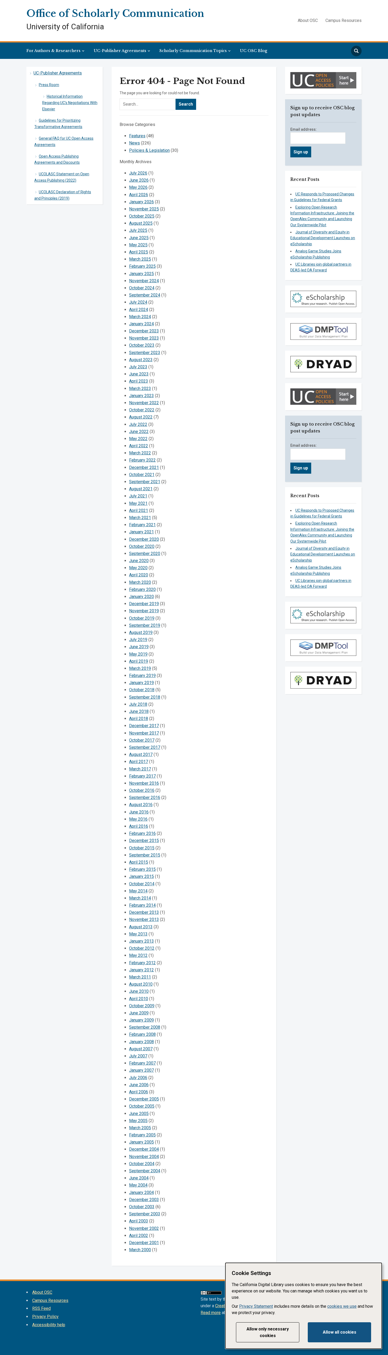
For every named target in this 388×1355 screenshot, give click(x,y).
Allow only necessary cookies (268, 1332)
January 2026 (141, 201)
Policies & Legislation (149, 150)
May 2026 (138, 187)
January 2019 (141, 682)
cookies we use (342, 1306)
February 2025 (142, 266)
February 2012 (142, 962)
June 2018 (139, 711)
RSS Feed (41, 1308)
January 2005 (141, 1142)
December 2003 (144, 1199)
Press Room (49, 85)
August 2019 (141, 632)
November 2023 (144, 338)
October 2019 (141, 618)
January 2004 (141, 1192)
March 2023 (140, 388)
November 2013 (144, 919)
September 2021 (144, 481)
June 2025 (139, 237)
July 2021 (138, 495)
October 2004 (141, 1163)
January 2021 (141, 531)
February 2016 (142, 833)
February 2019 (142, 675)
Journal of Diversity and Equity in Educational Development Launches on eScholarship (322, 238)
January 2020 (141, 596)
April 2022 (138, 445)
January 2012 (141, 969)
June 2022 (139, 431)
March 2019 (140, 668)
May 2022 (138, 438)
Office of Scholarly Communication (115, 14)
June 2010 (139, 991)
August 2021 (141, 488)
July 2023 (138, 366)
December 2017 (144, 725)
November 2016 (144, 783)
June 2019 (139, 646)
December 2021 (144, 467)
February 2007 (142, 1063)
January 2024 (141, 323)
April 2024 (138, 309)
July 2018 (138, 704)
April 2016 (138, 826)
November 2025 (144, 208)
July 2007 (138, 1055)
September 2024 (144, 295)
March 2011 (140, 977)
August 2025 (141, 223)
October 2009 (141, 1005)
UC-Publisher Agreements (120, 50)
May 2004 (138, 1185)
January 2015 (141, 876)
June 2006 (139, 1084)
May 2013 (138, 934)
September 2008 (144, 1027)
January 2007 (141, 1070)
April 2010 (138, 998)
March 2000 (140, 1249)
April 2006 (138, 1091)
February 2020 (142, 589)
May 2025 (138, 244)
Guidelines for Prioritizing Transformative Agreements (58, 123)
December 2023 (144, 330)
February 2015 (142, 869)
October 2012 (141, 948)
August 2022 (141, 417)
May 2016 (138, 819)
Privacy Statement (256, 1306)
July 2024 (138, 302)
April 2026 (138, 194)
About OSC (308, 20)
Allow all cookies (339, 1332)
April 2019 (138, 661)
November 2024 (144, 280)
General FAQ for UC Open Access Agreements (63, 141)
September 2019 (144, 625)
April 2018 (138, 718)
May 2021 (138, 503)
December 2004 (144, 1149)
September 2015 (144, 855)
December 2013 (144, 912)
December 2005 (144, 1099)
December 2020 (144, 539)
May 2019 (138, 654)
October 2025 (141, 216)
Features (137, 135)
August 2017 (141, 754)
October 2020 (141, 546)
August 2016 (141, 804)
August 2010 (141, 984)
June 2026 (139, 180)
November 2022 (144, 402)
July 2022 (138, 424)
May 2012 (138, 955)
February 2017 (142, 776)
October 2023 (141, 345)
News (134, 142)
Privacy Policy (45, 1316)
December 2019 (144, 603)
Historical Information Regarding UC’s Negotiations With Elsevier (69, 102)
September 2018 (144, 697)
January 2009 (141, 1020)
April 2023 (138, 381)
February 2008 (142, 1034)
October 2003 (141, 1206)
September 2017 (144, 747)
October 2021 (141, 474)
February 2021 (142, 524)
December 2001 (144, 1242)
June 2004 (139, 1177)
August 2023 (141, 359)
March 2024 (140, 316)
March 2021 (140, 517)
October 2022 (141, 409)
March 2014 (140, 898)
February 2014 (142, 905)
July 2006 (138, 1077)
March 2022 (140, 452)
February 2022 (142, 460)
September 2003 (144, 1213)
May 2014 (138, 890)
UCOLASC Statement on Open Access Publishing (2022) (61, 177)
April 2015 (138, 862)
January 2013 (141, 941)
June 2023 (139, 374)
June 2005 (139, 1113)
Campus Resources (343, 20)
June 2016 (139, 812)
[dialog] (303, 1306)
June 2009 (139, 1012)
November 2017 (144, 733)
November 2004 (144, 1156)
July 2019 (138, 639)
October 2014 (141, 883)
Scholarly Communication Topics (193, 50)
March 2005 (140, 1127)
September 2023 (144, 352)
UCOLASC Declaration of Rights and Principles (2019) (62, 195)
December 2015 (144, 840)
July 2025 (138, 230)
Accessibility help (48, 1324)
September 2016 (144, 797)
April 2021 (138, 510)
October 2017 (141, 740)
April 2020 (138, 574)
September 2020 (144, 553)
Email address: (303, 129)
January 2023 (141, 395)
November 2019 (144, 610)
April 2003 (138, 1221)
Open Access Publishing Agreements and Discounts (57, 159)
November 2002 (144, 1228)
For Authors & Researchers (53, 50)
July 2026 (138, 173)
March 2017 (140, 768)
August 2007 (141, 1048)
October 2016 (141, 790)
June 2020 (139, 560)
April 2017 (138, 761)
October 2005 (141, 1106)
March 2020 (140, 582)
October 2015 (141, 847)
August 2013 (141, 926)
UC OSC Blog (253, 50)
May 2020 (138, 567)
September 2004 (144, 1170)
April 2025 (138, 252)
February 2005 (142, 1134)
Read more (211, 1312)
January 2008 (141, 1041)
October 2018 (141, 689)
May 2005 (138, 1120)
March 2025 (140, 259)
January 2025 (141, 273)
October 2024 (141, 287)
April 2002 (138, 1235)
